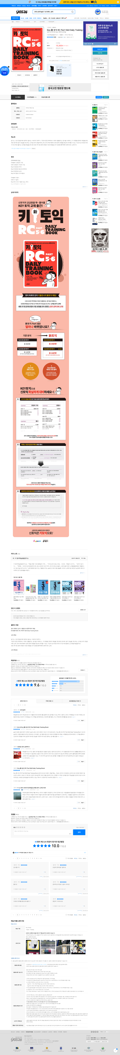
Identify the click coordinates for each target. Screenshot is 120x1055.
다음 (23, 705)
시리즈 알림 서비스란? (101, 70)
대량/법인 (107, 18)
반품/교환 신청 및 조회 (37, 964)
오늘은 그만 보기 (88, 43)
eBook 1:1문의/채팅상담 (101, 1039)
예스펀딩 (53, 18)
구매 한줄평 (70, 858)
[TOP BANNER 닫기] (118, 2)
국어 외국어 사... (26, 21)
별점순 (83, 705)
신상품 (26, 18)
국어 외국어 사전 (20, 129)
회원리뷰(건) (61, 37)
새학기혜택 (76, 18)
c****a (22, 712)
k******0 (80, 893)
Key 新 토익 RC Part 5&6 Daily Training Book (102, 133)
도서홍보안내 (44, 1031)
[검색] (72, 12)
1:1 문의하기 (89, 1042)
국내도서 (18, 21)
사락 (49, 18)
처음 (14, 705)
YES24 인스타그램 (97, 1032)
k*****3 (22, 729)
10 (36, 858)
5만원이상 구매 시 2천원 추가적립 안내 (71, 50)
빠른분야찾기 (15, 18)
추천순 (79, 705)
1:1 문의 (44, 964)
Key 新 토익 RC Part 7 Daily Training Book (102, 142)
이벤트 (30, 18)
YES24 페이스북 (93, 1032)
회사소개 (13, 1031)
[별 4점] (19, 827)
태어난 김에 (59, 70)
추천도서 (102, 18)
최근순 (74, 705)
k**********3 (79, 876)
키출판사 (61, 34)
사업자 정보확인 (55, 1040)
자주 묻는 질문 (97, 1042)
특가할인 (97, 18)
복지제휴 (60, 1031)
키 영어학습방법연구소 (52, 34)
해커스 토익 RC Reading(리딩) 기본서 (102, 181)
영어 (35, 21)
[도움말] (52, 48)
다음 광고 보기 (108, 14)
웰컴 (13, 21)
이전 (16, 705)
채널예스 (45, 18)
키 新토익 (54, 27)
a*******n (40, 893)
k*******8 (80, 910)
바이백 (34, 18)
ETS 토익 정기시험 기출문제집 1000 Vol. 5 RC (103, 155)
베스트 (22, 18)
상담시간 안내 (104, 1042)
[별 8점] (22, 827)
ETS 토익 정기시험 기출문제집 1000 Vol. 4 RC (103, 172)
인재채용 (18, 1031)
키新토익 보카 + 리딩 (102, 115)
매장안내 (39, 18)
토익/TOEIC (42, 21)
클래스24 (58, 18)
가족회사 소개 (104, 1032)
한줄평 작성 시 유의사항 (84, 827)
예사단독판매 (83, 18)
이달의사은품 (90, 18)
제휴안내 (55, 1031)
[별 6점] (20, 827)
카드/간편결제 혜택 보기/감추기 (71, 56)
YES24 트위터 (95, 1032)
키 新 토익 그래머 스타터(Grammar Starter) (102, 109)
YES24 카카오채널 (91, 1032)
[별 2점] (17, 827)
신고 (33, 712)
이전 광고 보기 (107, 14)
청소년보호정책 (37, 1031)
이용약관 (22, 1031)
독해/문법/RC (51, 21)
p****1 (22, 748)
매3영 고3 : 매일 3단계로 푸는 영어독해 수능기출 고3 (43, 598)
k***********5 (25, 789)
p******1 (23, 770)
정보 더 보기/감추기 (57, 37)
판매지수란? (73, 37)
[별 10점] (24, 827)
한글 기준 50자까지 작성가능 (21, 831)
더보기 (105, 105)
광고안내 (50, 1031)
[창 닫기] (69, 65)
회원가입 (91, 5)
